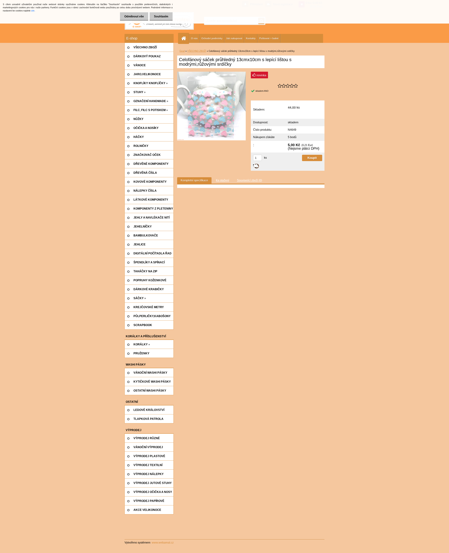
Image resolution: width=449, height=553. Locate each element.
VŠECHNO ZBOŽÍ (196, 51)
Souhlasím (161, 16)
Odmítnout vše (134, 16)
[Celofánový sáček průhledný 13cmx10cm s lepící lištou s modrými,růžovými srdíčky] (211, 72)
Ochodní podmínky (211, 38)
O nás (194, 38)
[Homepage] (185, 38)
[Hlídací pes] (256, 164)
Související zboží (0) (249, 180)
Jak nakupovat (234, 38)
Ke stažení (222, 180)
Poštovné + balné (269, 38)
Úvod (182, 51)
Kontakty (251, 38)
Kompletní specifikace (194, 180)
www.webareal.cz (163, 542)
